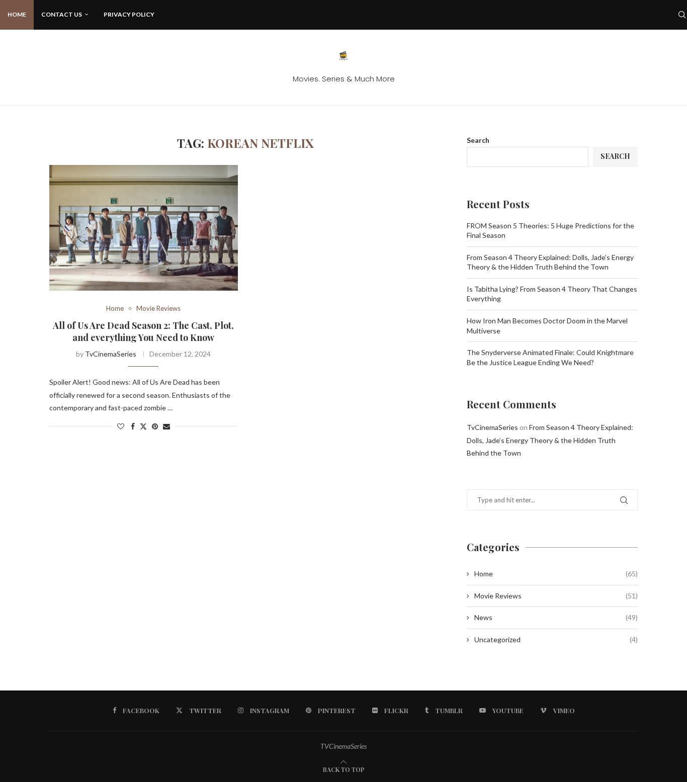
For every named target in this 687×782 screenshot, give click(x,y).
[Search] (682, 14)
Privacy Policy (129, 14)
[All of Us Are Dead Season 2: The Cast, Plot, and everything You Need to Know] (143, 228)
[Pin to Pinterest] (155, 426)
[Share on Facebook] (133, 426)
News (556, 617)
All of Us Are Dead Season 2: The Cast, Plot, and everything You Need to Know (143, 331)
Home (17, 14)
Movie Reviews (556, 595)
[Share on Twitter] (143, 426)
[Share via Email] (166, 426)
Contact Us (61, 14)
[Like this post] (120, 426)
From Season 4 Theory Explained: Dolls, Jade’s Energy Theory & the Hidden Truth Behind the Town (550, 440)
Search (478, 140)
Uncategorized (556, 639)
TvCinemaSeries (110, 354)
